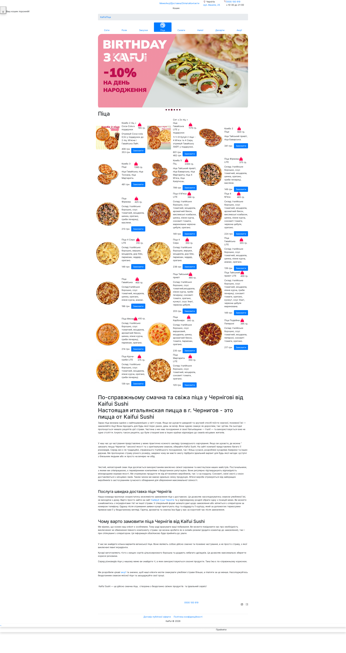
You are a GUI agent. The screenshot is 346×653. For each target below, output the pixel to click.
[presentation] (103, 74)
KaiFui (103, 17)
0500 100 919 (233, 1)
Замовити (138, 150)
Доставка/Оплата (180, 3)
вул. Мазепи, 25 (211, 5)
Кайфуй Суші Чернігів (162, 500)
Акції (168, 3)
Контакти (194, 3)
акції (123, 572)
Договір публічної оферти (157, 616)
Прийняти (221, 629)
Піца (108, 17)
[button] (166, 109)
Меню (162, 3)
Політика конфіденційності (188, 616)
